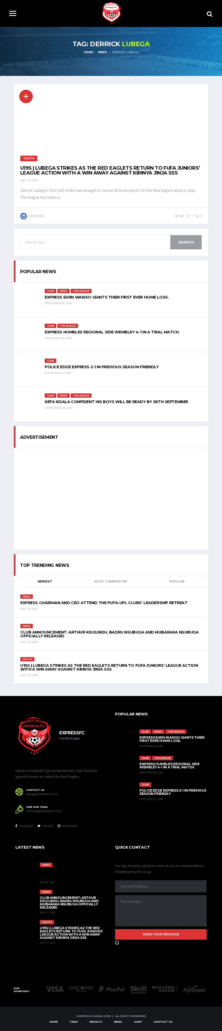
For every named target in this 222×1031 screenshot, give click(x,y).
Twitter (47, 826)
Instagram (69, 826)
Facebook (26, 826)
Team (74, 1021)
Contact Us (163, 1021)
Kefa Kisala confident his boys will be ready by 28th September (116, 401)
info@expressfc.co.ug (42, 794)
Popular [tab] (176, 581)
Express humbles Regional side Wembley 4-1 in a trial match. (112, 332)
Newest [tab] (45, 581)
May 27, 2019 (29, 180)
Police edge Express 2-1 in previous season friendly (102, 366)
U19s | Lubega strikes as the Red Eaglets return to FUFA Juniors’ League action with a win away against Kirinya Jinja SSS (110, 170)
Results (96, 1021)
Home (54, 1021)
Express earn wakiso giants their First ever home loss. (107, 297)
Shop (138, 1021)
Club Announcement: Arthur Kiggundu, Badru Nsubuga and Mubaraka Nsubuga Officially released (109, 634)
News (118, 1021)
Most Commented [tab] (110, 581)
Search (186, 242)
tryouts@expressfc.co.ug (44, 811)
